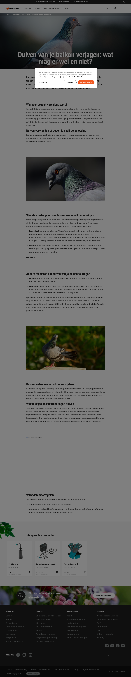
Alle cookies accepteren (86, 82)
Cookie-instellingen (42, 82)
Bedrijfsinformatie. (81, 77)
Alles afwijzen (70, 82)
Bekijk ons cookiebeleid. (68, 77)
